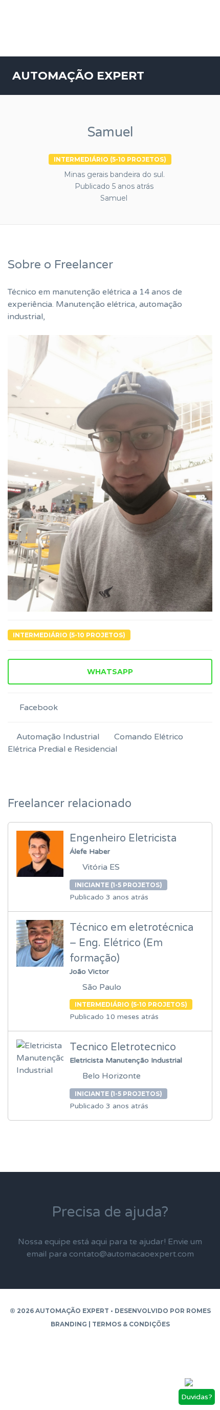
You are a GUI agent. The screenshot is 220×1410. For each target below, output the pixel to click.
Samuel (113, 198)
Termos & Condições (131, 1324)
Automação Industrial (57, 737)
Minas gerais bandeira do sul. (114, 174)
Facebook (37, 707)
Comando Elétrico (148, 737)
